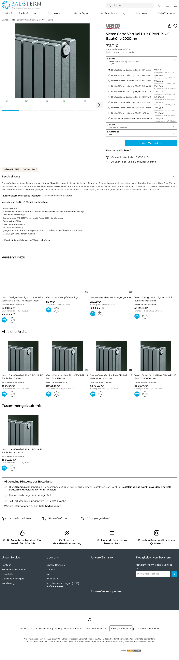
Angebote (52, 578)
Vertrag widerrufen (121, 628)
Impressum (25, 628)
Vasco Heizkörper (32, 20)
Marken (50, 569)
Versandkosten (132, 52)
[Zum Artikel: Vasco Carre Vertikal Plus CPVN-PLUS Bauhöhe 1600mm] (155, 356)
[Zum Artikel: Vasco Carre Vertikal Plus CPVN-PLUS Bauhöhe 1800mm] (67, 356)
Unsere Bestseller (56, 565)
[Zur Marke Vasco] (113, 26)
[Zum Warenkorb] (175, 5)
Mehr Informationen (19, 518)
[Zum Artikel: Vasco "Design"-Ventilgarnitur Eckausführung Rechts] (155, 278)
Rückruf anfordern (58, 518)
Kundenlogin (9, 583)
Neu (48, 574)
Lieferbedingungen (13, 578)
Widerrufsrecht (72, 628)
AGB (57, 628)
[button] (169, 25)
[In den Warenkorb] (4, 320)
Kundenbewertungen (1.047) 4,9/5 (62, 585)
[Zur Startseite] (21, 5)
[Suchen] (110, 5)
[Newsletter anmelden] (174, 574)
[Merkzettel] (159, 5)
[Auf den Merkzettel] (175, 25)
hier (153, 641)
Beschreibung (11, 176)
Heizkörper (17, 20)
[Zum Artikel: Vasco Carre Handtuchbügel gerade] (111, 278)
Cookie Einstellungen (148, 628)
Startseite (6, 20)
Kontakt (6, 565)
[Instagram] (89, 619)
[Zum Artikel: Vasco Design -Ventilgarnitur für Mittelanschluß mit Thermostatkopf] (23, 278)
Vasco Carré (47, 20)
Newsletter (8, 574)
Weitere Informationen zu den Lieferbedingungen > (33, 506)
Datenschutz (43, 628)
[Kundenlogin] (167, 5)
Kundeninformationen (14, 569)
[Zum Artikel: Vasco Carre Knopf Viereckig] (67, 278)
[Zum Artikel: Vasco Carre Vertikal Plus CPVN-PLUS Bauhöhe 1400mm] (23, 356)
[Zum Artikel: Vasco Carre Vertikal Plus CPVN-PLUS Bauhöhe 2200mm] (111, 356)
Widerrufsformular (95, 628)
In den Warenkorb (151, 143)
